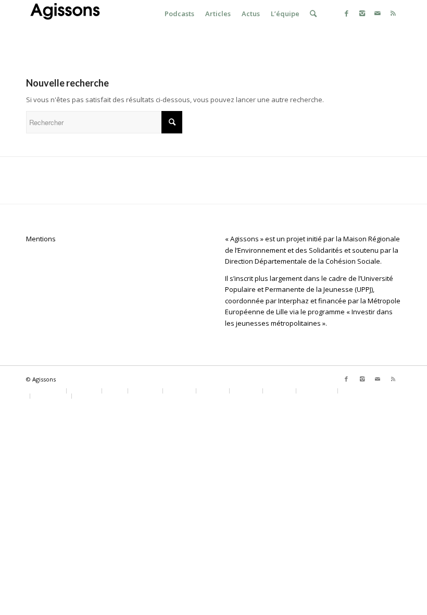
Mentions (41, 238)
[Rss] (393, 13)
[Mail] (377, 13)
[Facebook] (346, 13)
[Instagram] (362, 13)
